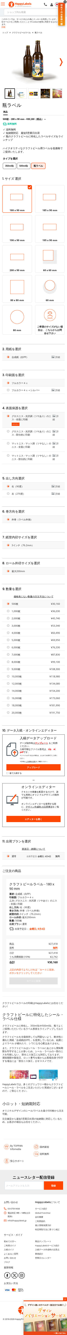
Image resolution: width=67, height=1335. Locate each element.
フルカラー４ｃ (20, 383)
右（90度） (18, 486)
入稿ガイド (9, 1249)
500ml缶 (23, 166)
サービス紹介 (41, 1208)
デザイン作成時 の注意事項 (39, 806)
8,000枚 (16, 661)
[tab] (5, 112)
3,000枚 (16, 625)
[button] (61, 61)
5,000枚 (16, 640)
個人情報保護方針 (43, 1225)
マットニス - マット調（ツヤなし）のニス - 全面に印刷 (31, 445)
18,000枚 (17, 705)
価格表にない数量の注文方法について (33, 596)
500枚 (15, 603)
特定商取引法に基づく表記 (47, 1229)
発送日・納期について (33, 848)
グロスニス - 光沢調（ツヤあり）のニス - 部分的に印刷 (31, 433)
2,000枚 (16, 618)
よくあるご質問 (11, 1253)
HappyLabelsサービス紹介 (47, 1245)
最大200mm (18, 571)
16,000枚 (17, 698)
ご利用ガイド (10, 1245)
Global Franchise (42, 1212)
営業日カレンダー (43, 1257)
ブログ (7, 1262)
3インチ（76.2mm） (23, 545)
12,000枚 (17, 683)
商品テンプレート (43, 1241)
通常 (14, 856)
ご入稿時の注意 (31, 761)
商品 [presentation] (5, 112)
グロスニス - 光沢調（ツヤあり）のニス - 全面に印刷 (31, 417)
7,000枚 (16, 654)
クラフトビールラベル (21, 32)
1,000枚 (16, 611)
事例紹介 (39, 1253)
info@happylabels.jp (17, 1220)
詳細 (3, 27)
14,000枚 (17, 690)
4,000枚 (16, 632)
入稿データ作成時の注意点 (47, 1249)
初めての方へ (10, 1241)
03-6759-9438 (14, 1208)
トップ (5, 32)
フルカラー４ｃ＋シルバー (26, 390)
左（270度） (18, 493)
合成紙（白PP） (20, 357)
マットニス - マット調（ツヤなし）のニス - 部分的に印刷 (31, 457)
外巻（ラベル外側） (22, 519)
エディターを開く (33, 819)
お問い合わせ (10, 1257)
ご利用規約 (40, 1221)
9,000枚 (16, 669)
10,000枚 (17, 676)
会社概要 (39, 1217)
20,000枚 (17, 712)
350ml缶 (9, 166)
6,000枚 (16, 647)
